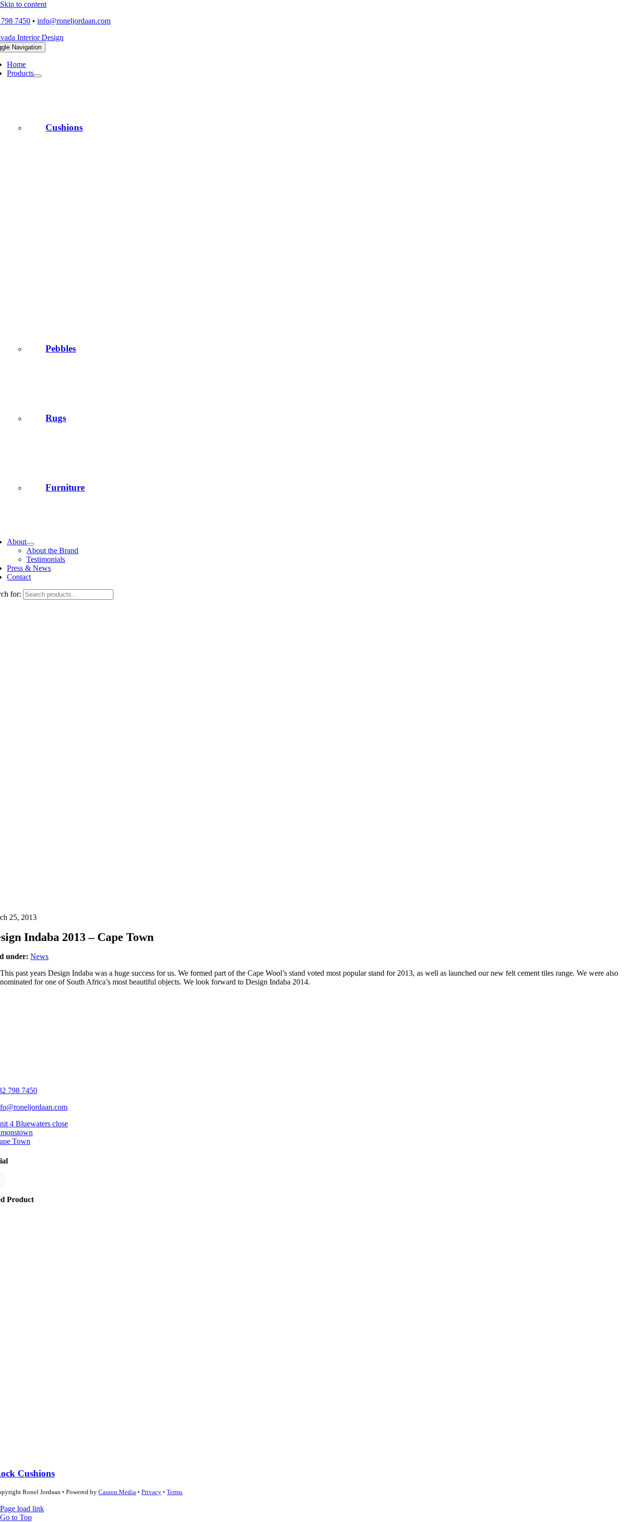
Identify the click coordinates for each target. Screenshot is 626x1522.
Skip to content (23, 4)
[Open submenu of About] (30, 544)
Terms (174, 1492)
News (39, 956)
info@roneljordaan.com (74, 21)
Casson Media (117, 1492)
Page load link (22, 1508)
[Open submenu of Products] (38, 75)
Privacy (151, 1492)
